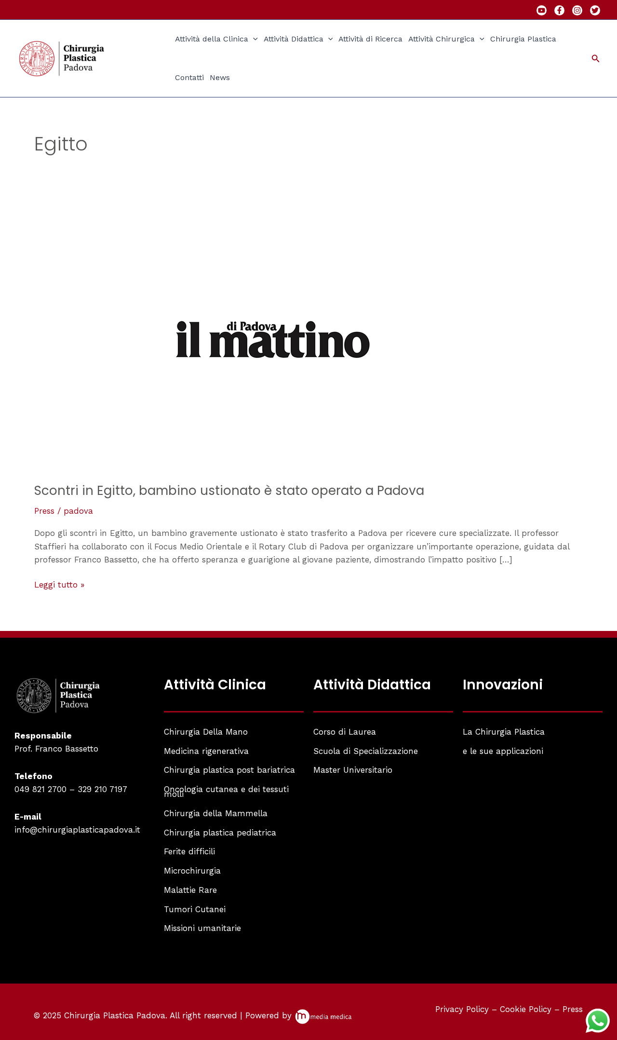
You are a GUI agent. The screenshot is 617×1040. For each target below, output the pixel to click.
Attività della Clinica (211, 38)
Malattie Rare (190, 890)
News (220, 77)
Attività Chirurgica (441, 38)
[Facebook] (559, 10)
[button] (595, 59)
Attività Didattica (293, 38)
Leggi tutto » (59, 583)
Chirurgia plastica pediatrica (220, 832)
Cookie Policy (525, 1009)
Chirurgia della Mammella (216, 813)
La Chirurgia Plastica (504, 732)
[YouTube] (542, 10)
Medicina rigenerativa (206, 751)
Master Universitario (352, 770)
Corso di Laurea (344, 732)
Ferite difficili (189, 851)
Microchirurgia (192, 871)
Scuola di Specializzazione (365, 751)
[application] (253, 39)
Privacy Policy (462, 1009)
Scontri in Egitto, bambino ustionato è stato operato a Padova (229, 490)
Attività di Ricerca (370, 38)
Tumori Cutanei (195, 909)
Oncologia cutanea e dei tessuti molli (226, 791)
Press (44, 511)
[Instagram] (577, 10)
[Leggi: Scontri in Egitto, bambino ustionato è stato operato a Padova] (272, 338)
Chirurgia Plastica (523, 38)
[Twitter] (595, 10)
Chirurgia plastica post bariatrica (229, 770)
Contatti (189, 77)
